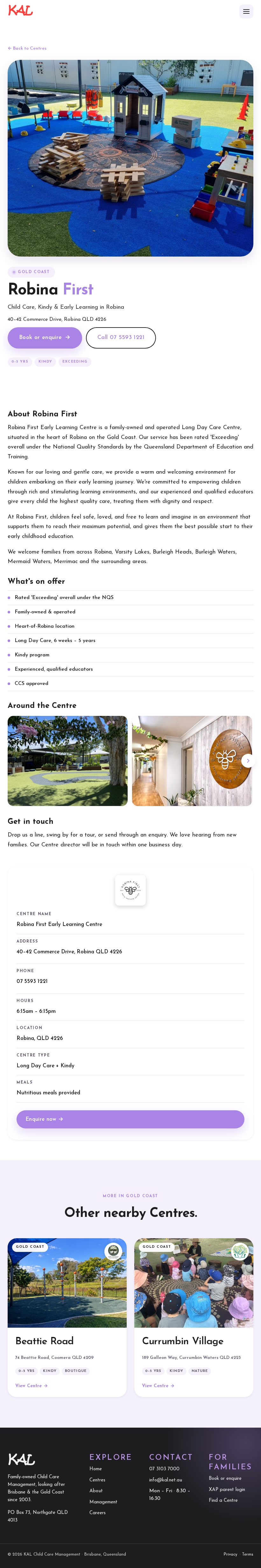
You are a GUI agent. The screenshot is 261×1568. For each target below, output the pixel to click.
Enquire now (44, 1119)
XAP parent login (227, 1489)
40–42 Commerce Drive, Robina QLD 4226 (69, 951)
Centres (97, 1480)
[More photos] (248, 761)
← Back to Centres (27, 48)
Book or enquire (45, 338)
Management (103, 1502)
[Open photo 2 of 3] (192, 761)
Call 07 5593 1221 (121, 338)
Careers (97, 1513)
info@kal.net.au (165, 1480)
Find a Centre (223, 1500)
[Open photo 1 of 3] (68, 761)
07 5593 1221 (32, 981)
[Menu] (246, 11)
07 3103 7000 (164, 1469)
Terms (247, 1554)
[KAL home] (20, 11)
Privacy (230, 1554)
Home (95, 1469)
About (96, 1491)
